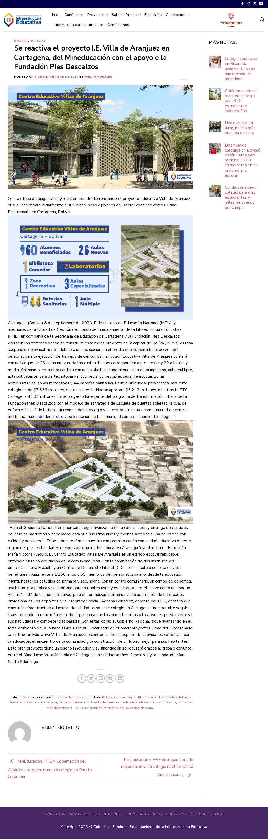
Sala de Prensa (124, 14)
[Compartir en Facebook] (81, 678)
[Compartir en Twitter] (91, 678)
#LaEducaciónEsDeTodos (157, 697)
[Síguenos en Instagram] (248, 4)
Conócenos (74, 14)
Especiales (153, 14)
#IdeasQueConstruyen (119, 697)
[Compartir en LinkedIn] (119, 678)
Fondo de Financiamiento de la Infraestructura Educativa (133, 702)
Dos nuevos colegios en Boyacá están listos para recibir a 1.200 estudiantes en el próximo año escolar (242, 160)
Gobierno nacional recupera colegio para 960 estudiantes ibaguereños (241, 101)
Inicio (56, 14)
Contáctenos (118, 24)
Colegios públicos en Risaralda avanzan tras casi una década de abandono (241, 68)
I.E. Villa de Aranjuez (86, 708)
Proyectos (96, 14)
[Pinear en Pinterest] (110, 678)
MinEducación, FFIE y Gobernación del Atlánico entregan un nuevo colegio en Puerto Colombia (50, 768)
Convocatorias (178, 14)
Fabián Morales (99, 77)
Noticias (38, 41)
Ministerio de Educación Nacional (129, 708)
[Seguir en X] (255, 4)
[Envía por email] (100, 678)
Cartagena (49, 702)
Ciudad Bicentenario (74, 702)
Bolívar (21, 41)
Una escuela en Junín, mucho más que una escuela (240, 128)
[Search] (262, 19)
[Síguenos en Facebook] (242, 4)
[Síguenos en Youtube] (261, 4)
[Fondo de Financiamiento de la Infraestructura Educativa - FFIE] (22, 19)
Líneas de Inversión (144, 814)
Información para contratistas (79, 24)
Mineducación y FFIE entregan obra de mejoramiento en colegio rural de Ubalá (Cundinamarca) (157, 767)
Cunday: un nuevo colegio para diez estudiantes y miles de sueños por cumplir (240, 197)
